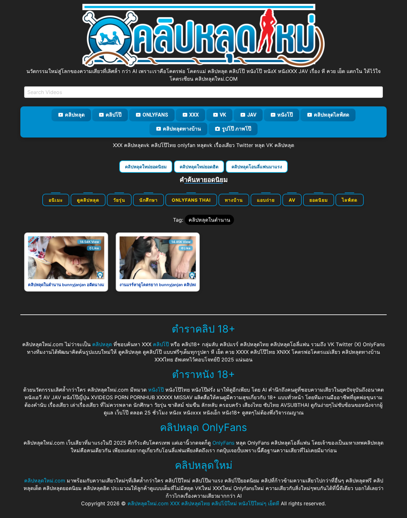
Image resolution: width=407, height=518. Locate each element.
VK (223, 115)
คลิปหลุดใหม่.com (44, 480)
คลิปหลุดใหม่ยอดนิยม (146, 166)
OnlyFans (155, 115)
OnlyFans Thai (191, 200)
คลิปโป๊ (113, 115)
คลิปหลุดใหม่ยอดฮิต (199, 166)
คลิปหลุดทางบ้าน (182, 129)
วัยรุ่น (119, 200)
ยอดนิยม (318, 200)
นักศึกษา (148, 200)
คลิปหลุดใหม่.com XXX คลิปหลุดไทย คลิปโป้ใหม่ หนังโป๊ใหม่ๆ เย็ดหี (203, 503)
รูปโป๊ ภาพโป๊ (236, 129)
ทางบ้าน (234, 200)
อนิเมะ (56, 200)
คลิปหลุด (75, 115)
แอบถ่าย (266, 200)
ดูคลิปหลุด (88, 200)
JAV (251, 115)
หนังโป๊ (285, 115)
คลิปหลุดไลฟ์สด (331, 115)
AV (292, 200)
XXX (194, 115)
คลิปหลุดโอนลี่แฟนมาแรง (256, 166)
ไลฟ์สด (349, 200)
